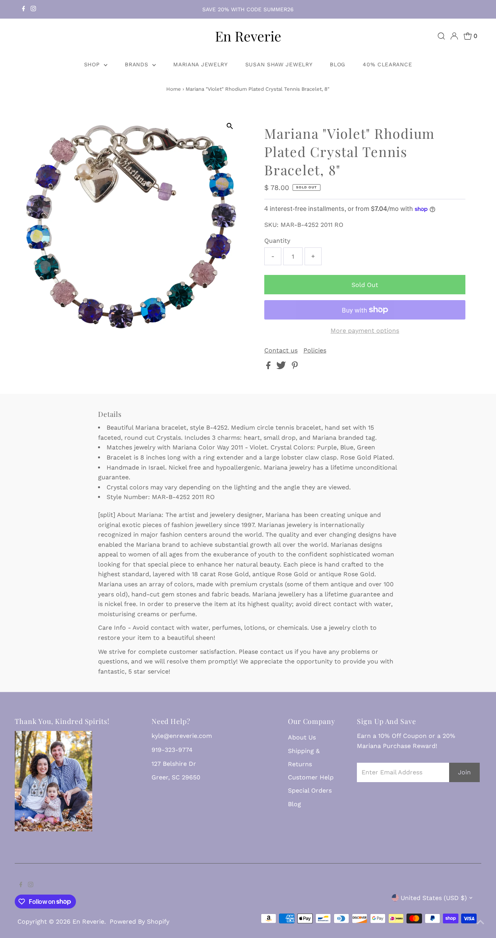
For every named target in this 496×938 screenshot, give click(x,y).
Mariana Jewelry (200, 64)
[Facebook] (23, 9)
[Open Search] (441, 36)
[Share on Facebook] (269, 367)
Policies (314, 350)
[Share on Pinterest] (295, 367)
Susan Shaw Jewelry (279, 64)
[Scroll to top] (480, 922)
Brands (137, 64)
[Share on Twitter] (282, 367)
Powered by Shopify (139, 921)
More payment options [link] (365, 330)
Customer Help (311, 777)
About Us (302, 737)
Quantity (277, 240)
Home (173, 89)
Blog (337, 64)
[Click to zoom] (229, 126)
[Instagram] (33, 9)
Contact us (281, 350)
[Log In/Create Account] (454, 36)
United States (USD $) (434, 898)
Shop (93, 64)
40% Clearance (387, 64)
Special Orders (310, 790)
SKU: (271, 224)
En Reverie (248, 36)
